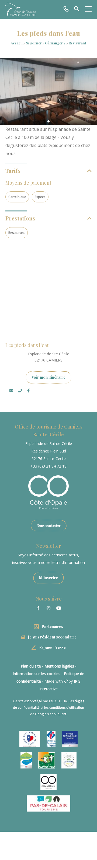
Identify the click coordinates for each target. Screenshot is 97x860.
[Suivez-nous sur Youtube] (59, 608)
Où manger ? (55, 43)
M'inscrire (48, 577)
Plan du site (31, 666)
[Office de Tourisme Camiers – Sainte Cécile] (20, 9)
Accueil (17, 43)
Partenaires (52, 626)
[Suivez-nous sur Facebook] (38, 608)
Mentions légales (59, 666)
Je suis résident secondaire (52, 637)
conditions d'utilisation (66, 707)
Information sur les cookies (36, 673)
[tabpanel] (48, 91)
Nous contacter (49, 525)
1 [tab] (48, 121)
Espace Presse (52, 647)
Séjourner (34, 43)
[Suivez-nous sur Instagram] (48, 608)
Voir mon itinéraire (48, 377)
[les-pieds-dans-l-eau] (48, 91)
